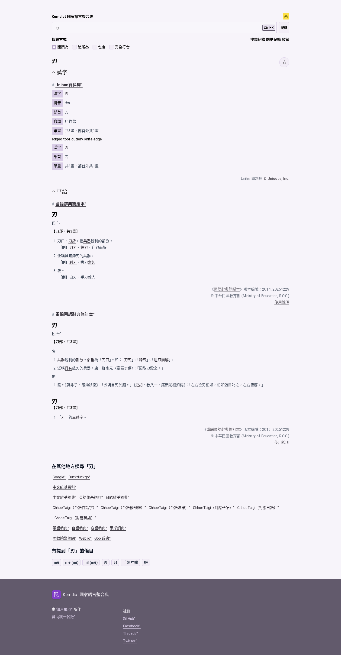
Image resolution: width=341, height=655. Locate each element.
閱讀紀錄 (273, 39)
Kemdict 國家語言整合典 (72, 16)
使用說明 (281, 302)
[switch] (286, 16)
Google (58, 477)
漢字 (62, 72)
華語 (62, 191)
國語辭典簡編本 (70, 203)
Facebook (131, 626)
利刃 (73, 262)
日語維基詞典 (117, 497)
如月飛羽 (63, 609)
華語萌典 (60, 528)
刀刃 (73, 247)
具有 (68, 368)
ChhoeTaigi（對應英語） (75, 518)
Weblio (84, 538)
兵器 (87, 241)
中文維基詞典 (64, 497)
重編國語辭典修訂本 (74, 314)
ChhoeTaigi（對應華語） (213, 508)
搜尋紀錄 (257, 39)
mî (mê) (91, 562)
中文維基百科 (64, 487)
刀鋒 (72, 241)
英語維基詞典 (90, 497)
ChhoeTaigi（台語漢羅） (169, 508)
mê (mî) (71, 562)
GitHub (128, 618)
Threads (129, 633)
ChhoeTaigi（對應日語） (257, 508)
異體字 (77, 417)
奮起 (91, 262)
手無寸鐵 (130, 562)
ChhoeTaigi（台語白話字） (75, 508)
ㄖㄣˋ (56, 223)
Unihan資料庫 (68, 84)
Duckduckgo (78, 477)
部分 (79, 360)
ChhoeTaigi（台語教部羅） (123, 508)
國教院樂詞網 (64, 538)
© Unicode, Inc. (276, 178)
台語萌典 (79, 528)
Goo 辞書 (101, 538)
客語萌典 (98, 528)
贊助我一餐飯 (63, 617)
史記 (139, 385)
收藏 (285, 39)
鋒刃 (84, 247)
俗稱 (90, 360)
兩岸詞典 (117, 528)
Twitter (129, 641)
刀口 (105, 360)
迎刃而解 (161, 360)
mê (56, 562)
